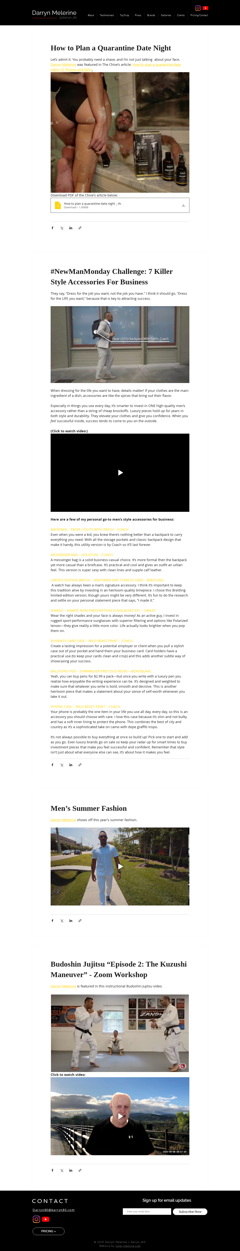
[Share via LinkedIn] (71, 228)
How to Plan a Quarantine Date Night (111, 48)
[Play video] (120, 473)
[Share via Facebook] (52, 228)
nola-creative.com (128, 1246)
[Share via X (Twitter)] (61, 228)
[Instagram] (198, 8)
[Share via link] (80, 228)
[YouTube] (205, 8)
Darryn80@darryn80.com (54, 1210)
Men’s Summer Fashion (89, 808)
